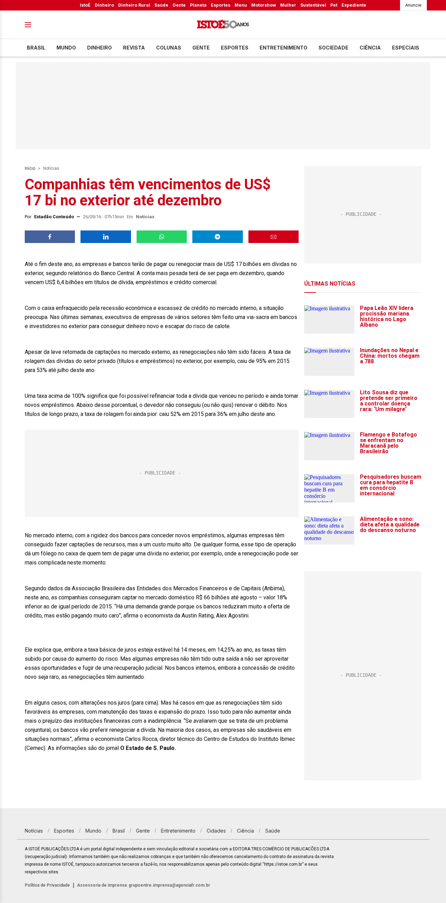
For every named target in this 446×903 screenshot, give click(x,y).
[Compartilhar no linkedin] (105, 236)
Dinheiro (104, 5)
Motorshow (263, 5)
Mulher (288, 5)
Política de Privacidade (47, 885)
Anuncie (413, 5)
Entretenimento (283, 48)
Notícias (51, 168)
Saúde (161, 5)
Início (30, 168)
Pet (333, 5)
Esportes (220, 5)
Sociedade (333, 48)
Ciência (370, 48)
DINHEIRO (99, 48)
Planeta (198, 5)
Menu (240, 5)
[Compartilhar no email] (273, 236)
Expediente (353, 5)
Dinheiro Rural (134, 5)
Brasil (36, 48)
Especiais (405, 48)
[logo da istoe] (223, 25)
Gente (179, 5)
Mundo (66, 48)
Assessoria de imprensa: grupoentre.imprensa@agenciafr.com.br (143, 885)
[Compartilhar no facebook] (50, 236)
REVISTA (134, 48)
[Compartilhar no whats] (162, 236)
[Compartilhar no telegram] (217, 236)
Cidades (216, 831)
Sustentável (313, 5)
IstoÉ (85, 5)
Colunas (168, 48)
